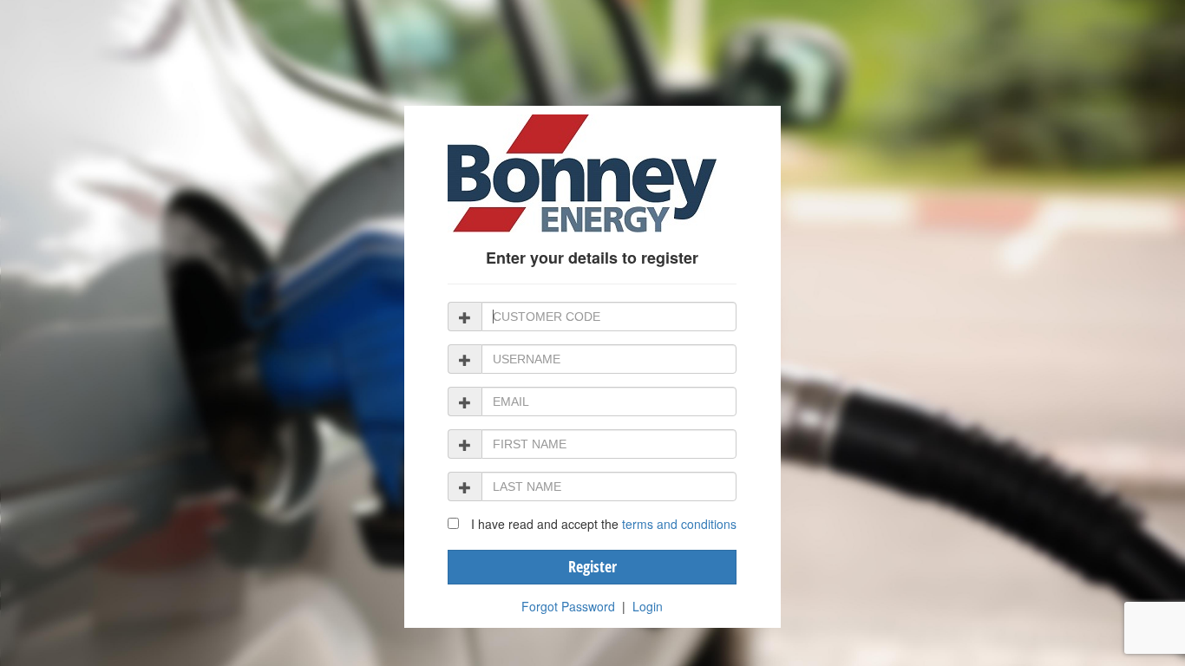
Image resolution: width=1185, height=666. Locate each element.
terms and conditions (679, 523)
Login (647, 606)
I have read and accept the (604, 523)
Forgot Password (568, 606)
